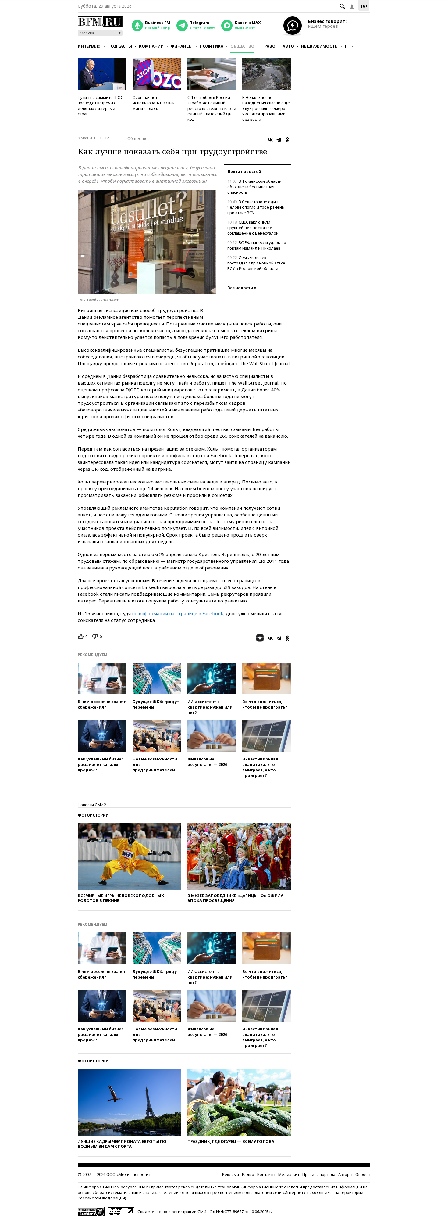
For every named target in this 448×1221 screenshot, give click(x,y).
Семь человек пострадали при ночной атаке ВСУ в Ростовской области (256, 263)
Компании (151, 46)
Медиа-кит (288, 1174)
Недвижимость (319, 46)
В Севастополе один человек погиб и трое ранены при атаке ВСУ (256, 207)
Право (268, 46)
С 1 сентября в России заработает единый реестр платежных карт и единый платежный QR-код (211, 108)
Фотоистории (93, 815)
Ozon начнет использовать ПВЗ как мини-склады (154, 103)
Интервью (89, 46)
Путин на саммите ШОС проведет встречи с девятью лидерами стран (100, 106)
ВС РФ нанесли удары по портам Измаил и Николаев (256, 245)
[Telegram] (279, 139)
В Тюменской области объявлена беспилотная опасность (254, 186)
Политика (211, 46)
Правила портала (318, 1174)
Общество (242, 46)
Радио (248, 1174)
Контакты (266, 1174)
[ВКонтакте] (270, 139)
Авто (288, 46)
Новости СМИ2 (92, 804)
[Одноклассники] (287, 139)
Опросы (362, 1174)
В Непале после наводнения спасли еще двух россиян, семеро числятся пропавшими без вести (266, 108)
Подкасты (120, 46)
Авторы (345, 1174)
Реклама (230, 1174)
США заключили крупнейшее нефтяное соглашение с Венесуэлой (253, 227)
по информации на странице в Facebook (177, 613)
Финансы (182, 46)
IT (347, 46)
